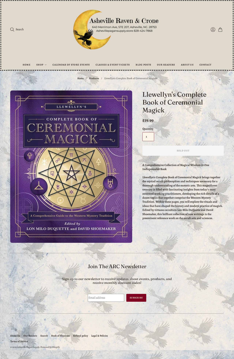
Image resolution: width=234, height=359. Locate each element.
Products (94, 78)
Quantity (147, 129)
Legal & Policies (99, 335)
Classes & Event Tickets (113, 64)
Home (27, 64)
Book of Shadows (60, 335)
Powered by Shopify (50, 347)
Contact (205, 64)
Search (44, 335)
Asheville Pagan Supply (28, 347)
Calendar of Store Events (71, 64)
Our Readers (166, 64)
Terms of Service (19, 341)
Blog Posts (143, 64)
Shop (39, 64)
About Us (187, 64)
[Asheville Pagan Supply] (117, 30)
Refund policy (80, 335)
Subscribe (136, 297)
